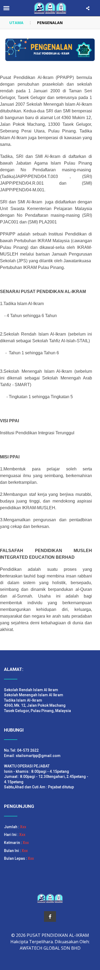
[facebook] (50, 916)
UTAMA (16, 22)
